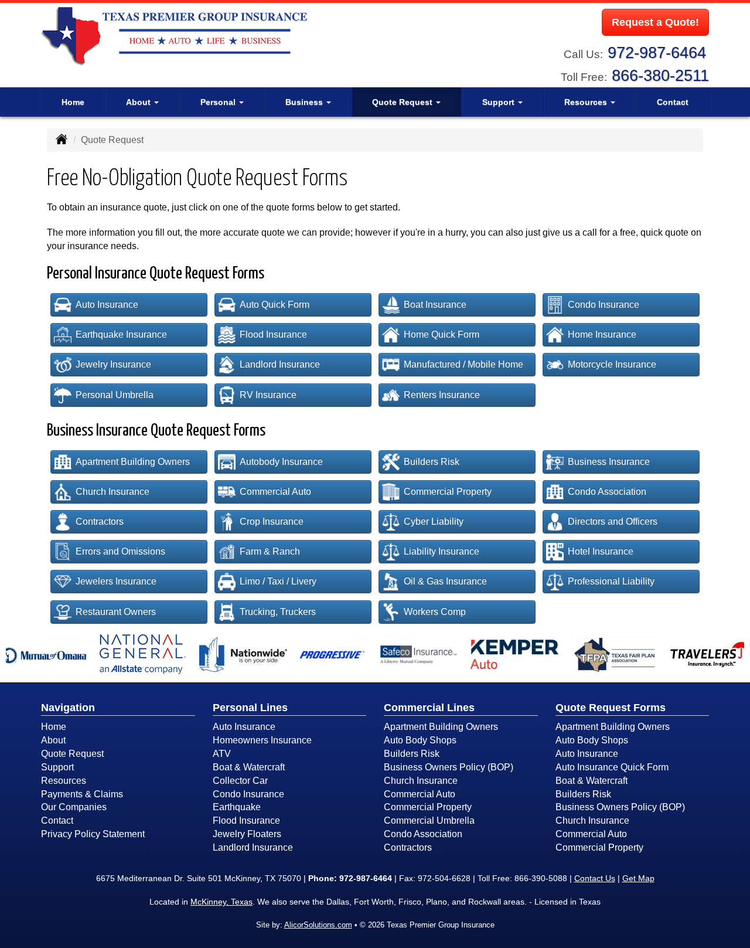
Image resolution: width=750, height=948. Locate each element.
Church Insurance (112, 492)
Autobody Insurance (281, 462)
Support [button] (499, 102)
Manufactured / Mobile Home (463, 364)
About (53, 740)
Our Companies (74, 807)
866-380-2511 (660, 75)
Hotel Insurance (600, 551)
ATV (222, 754)
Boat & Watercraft (249, 767)
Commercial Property (448, 492)
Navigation (68, 707)
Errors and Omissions (120, 551)
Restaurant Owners (116, 612)
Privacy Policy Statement (93, 834)
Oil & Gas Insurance (445, 581)
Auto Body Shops (420, 740)
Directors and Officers (612, 521)
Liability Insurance (441, 551)
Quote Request (72, 754)
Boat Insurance (435, 305)
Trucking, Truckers (278, 612)
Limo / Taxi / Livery (278, 581)
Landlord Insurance (280, 364)
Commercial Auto (275, 492)
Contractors (100, 521)
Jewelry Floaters (247, 834)
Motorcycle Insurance (612, 364)
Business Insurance (609, 462)
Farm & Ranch (270, 551)
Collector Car (240, 781)
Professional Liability (611, 581)
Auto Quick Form (274, 305)
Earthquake (237, 807)
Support (57, 767)
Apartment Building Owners (133, 462)
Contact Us (594, 878)
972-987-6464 (657, 52)
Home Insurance (602, 334)
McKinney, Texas (221, 901)
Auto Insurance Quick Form (612, 767)
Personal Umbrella (115, 395)
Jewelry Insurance (113, 364)
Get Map (638, 878)
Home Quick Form (441, 334)
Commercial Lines (429, 707)
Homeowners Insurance (262, 740)
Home (73, 102)
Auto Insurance (107, 305)
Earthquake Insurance (121, 334)
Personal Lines (250, 707)
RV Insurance (268, 395)
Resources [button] (586, 102)
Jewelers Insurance (116, 581)
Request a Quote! (655, 22)
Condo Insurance (603, 305)
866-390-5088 (540, 878)
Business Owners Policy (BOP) (448, 767)
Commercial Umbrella (429, 820)
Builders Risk (431, 462)
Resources (63, 781)
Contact (672, 102)
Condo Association (607, 492)
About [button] (139, 102)
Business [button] (305, 102)
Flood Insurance (273, 334)
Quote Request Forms (610, 707)
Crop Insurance (272, 521)
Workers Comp (435, 612)
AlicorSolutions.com (318, 924)
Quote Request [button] (403, 102)
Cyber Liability (433, 521)
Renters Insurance (442, 395)
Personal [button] (219, 102)
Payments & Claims (82, 794)
